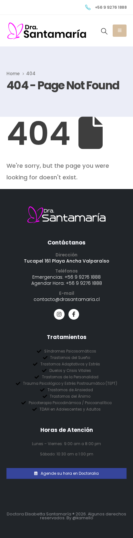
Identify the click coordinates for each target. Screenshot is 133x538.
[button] (104, 31)
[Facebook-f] (73, 314)
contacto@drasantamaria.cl (67, 299)
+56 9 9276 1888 (83, 277)
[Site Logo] (46, 31)
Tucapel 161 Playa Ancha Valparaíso (66, 261)
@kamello (82, 518)
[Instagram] (59, 314)
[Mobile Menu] (120, 31)
